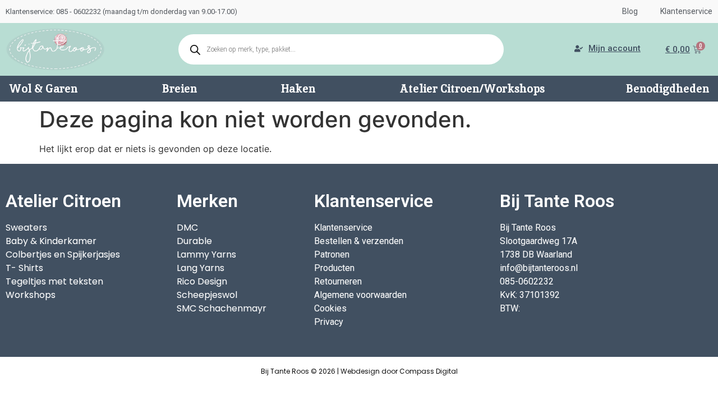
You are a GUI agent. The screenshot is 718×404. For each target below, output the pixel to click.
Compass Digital (428, 371)
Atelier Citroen (63, 201)
